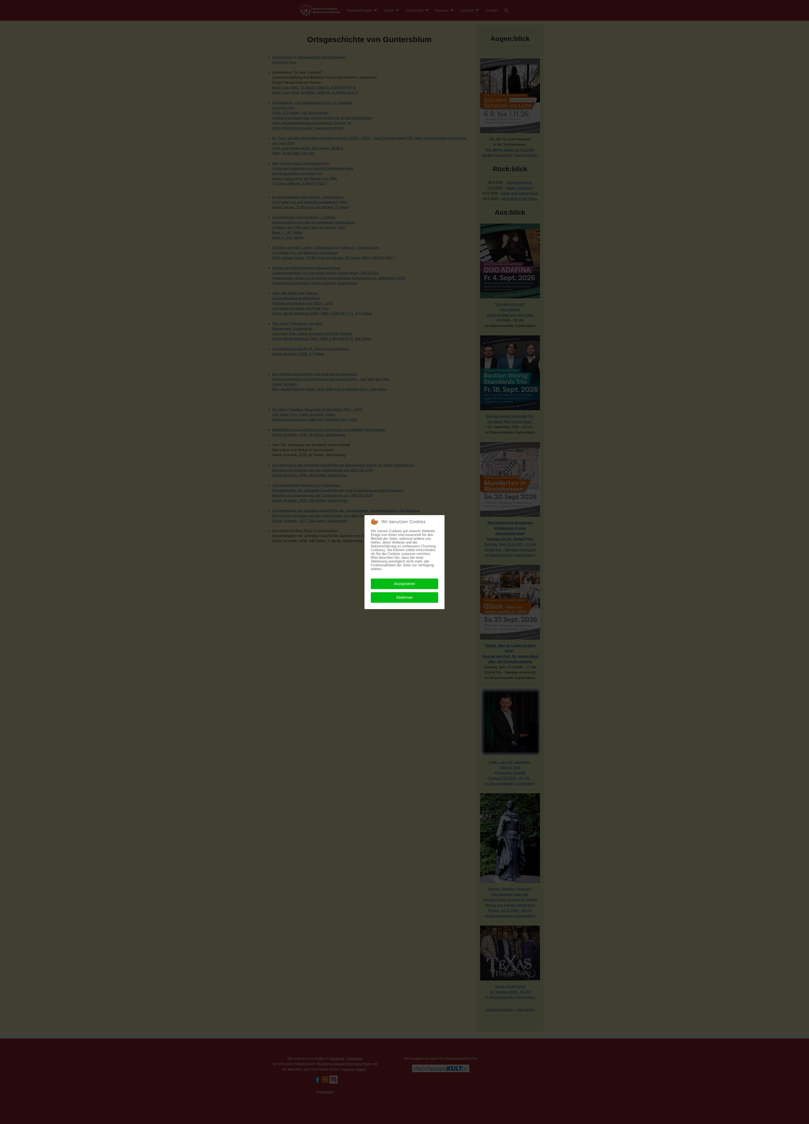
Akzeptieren (404, 583)
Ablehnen (404, 597)
